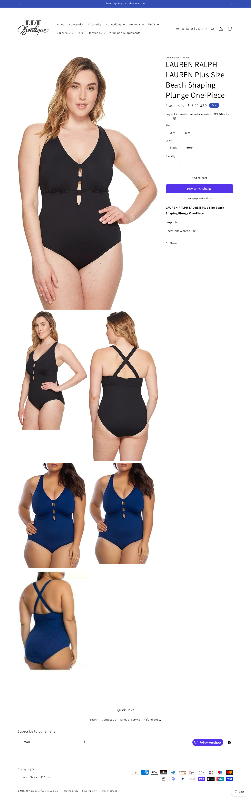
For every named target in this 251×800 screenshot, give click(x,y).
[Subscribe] (83, 742)
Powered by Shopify (50, 791)
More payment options (199, 198)
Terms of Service (130, 719)
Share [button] (173, 243)
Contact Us (109, 719)
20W (187, 132)
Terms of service (108, 790)
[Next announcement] (232, 3)
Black (173, 147)
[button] (115, 24)
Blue (191, 148)
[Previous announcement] (19, 3)
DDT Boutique (33, 791)
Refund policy (152, 719)
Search (94, 719)
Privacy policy (89, 790)
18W (172, 132)
